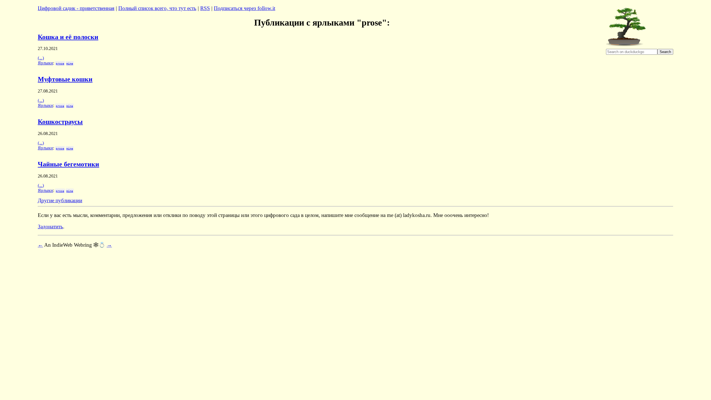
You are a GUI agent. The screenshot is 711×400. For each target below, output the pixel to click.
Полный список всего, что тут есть (157, 8)
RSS (205, 8)
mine (69, 63)
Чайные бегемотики (68, 164)
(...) (41, 58)
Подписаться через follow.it (244, 8)
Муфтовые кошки (65, 79)
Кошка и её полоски (68, 37)
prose (60, 63)
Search (665, 52)
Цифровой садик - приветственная (76, 8)
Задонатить (50, 226)
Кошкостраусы (60, 121)
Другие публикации (60, 200)
